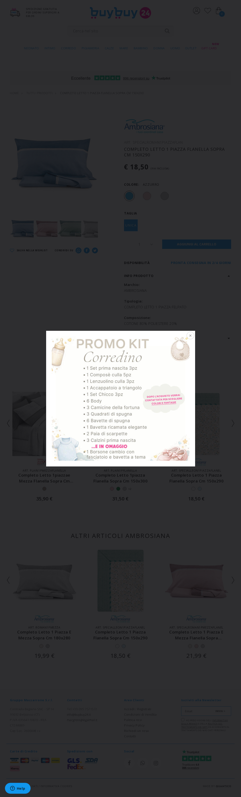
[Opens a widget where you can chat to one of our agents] (18, 789)
